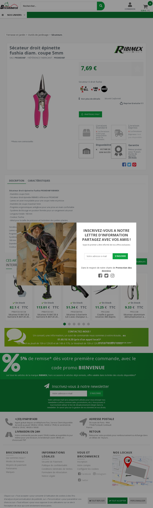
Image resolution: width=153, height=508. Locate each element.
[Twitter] (106, 276)
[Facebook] (100, 276)
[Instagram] (112, 276)
